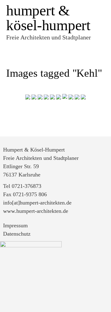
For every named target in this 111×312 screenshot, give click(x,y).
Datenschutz (17, 234)
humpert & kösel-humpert (48, 17)
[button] (54, 47)
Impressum (15, 225)
